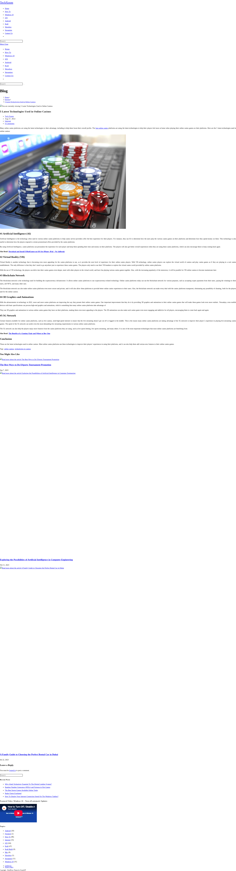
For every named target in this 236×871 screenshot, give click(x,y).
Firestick (8, 834)
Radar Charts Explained (13, 793)
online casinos (9, 349)
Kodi (7, 66)
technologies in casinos (23, 349)
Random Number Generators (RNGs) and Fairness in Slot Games (27, 787)
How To (8, 52)
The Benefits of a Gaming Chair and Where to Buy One (29, 333)
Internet (8, 121)
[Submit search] (24, 84)
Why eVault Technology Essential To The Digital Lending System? (28, 784)
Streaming (9, 72)
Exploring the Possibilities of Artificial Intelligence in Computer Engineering (36, 559)
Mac (6, 852)
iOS (6, 59)
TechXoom (6, 2)
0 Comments (9, 124)
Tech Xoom (9, 116)
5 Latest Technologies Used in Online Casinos (20, 102)
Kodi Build (9, 849)
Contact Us (9, 76)
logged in (12, 770)
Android (8, 62)
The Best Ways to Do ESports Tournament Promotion (25, 365)
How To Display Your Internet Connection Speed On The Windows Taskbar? (31, 796)
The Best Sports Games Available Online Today (21, 790)
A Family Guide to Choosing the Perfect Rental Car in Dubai (29, 754)
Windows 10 (10, 56)
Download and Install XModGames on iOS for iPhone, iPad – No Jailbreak (37, 252)
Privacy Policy (9, 867)
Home (7, 49)
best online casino (102, 128)
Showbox (8, 69)
